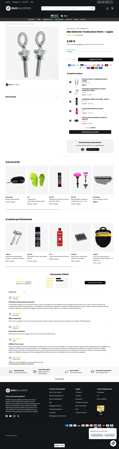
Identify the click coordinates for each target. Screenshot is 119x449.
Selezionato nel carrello (90, 132)
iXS (98, 396)
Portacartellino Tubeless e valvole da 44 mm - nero (79, 200)
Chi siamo (78, 392)
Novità (76, 19)
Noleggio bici (16, 2)
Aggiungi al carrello (95, 59)
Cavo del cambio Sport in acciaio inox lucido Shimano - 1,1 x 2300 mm (103, 258)
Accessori (68, 19)
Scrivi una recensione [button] (95, 283)
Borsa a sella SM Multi (12, 199)
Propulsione (21, 24)
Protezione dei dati (81, 402)
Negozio (8, 2)
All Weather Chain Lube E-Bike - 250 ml (95, 99)
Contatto (52, 412)
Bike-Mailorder (13, 435)
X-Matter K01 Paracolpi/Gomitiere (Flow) (36, 200)
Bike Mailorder (71, 28)
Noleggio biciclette (55, 406)
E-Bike (39, 19)
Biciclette (31, 19)
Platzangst (100, 392)
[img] (16, 297)
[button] (112, 8)
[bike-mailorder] (13, 85)
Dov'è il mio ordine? (55, 392)
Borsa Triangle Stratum (100, 199)
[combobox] (68, 8)
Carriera (78, 396)
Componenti (59, 19)
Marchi (83, 19)
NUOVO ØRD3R (101, 399)
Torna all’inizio (59, 379)
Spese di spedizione (55, 399)
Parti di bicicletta (11, 24)
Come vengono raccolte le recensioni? (21, 364)
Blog (32, 2)
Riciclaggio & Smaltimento (57, 416)
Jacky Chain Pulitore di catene (92, 109)
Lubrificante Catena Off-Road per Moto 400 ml (59, 200)
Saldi (89, 19)
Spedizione (79, 44)
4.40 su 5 (28, 282)
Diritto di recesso (80, 406)
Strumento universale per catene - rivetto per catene (94, 89)
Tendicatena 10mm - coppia (95, 80)
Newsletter (25, 2)
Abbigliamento (48, 19)
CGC (77, 409)
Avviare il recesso (81, 412)
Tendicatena (30, 24)
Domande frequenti (55, 409)
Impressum (79, 399)
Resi (50, 402)
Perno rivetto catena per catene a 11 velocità (94, 118)
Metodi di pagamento (56, 396)
